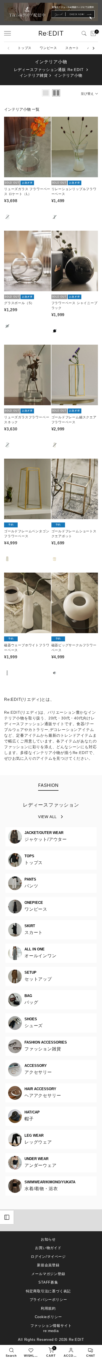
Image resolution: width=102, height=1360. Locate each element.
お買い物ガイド (48, 1248)
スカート (72, 48)
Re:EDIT (76, 1340)
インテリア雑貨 (34, 75)
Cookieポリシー (48, 1317)
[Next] (93, 48)
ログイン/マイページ (48, 1257)
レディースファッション (51, 805)
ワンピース (48, 48)
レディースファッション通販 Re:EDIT (49, 69)
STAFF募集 (48, 1282)
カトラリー (38, 729)
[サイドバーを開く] (7, 1217)
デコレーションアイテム (72, 729)
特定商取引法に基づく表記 (48, 1291)
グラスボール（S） (19, 303)
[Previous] (8, 48)
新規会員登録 (48, 1265)
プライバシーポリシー (48, 1300)
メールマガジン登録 (48, 1274)
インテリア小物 (68, 75)
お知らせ (48, 1239)
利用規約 (48, 1308)
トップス (25, 48)
